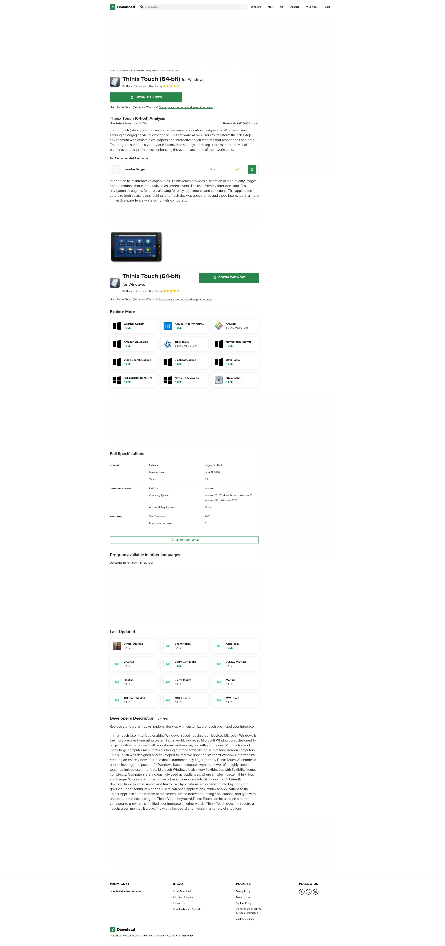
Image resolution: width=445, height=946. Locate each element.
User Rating (155, 86)
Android (294, 7)
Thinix (164, 718)
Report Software (187, 539)
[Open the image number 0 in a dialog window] (137, 247)
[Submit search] (142, 7)
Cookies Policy (244, 903)
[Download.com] (122, 7)
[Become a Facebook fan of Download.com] (302, 892)
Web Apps (312, 7)
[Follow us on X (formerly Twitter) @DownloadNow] (309, 892)
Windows (256, 7)
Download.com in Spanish (187, 909)
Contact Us (179, 903)
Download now (149, 97)
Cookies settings (245, 918)
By (127, 86)
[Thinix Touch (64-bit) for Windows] (115, 82)
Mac (270, 7)
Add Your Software (183, 897)
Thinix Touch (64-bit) (163, 79)
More (327, 6)
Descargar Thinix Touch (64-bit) (128, 562)
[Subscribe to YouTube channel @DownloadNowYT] (315, 892)
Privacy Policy (243, 891)
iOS (282, 7)
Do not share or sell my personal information (248, 910)
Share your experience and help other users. (186, 107)
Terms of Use (243, 897)
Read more (254, 123)
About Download (182, 891)
